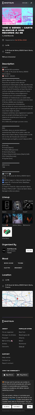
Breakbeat (18, 268)
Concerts (5, 347)
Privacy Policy (6, 410)
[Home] (8, 3)
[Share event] (31, 3)
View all (21, 347)
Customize (16, 406)
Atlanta (21, 338)
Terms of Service (16, 410)
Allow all (7, 406)
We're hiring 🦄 (7, 341)
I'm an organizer (7, 332)
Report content (7, 363)
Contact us (6, 360)
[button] (29, 250)
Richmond (22, 344)
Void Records (9, 36)
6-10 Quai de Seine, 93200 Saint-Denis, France (19, 286)
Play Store (23, 375)
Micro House (8, 263)
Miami (21, 341)
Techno (20, 263)
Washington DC (24, 335)
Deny (29, 406)
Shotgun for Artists (9, 335)
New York (22, 332)
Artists (4, 344)
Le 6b (7, 280)
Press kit (5, 338)
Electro (7, 268)
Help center (6, 357)
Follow (29, 250)
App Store (9, 375)
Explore (24, 3)
